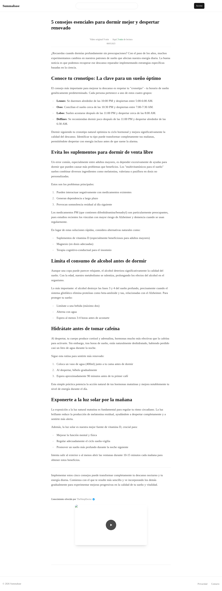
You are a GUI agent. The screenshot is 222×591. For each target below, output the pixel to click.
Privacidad (202, 584)
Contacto (215, 584)
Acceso (199, 6)
